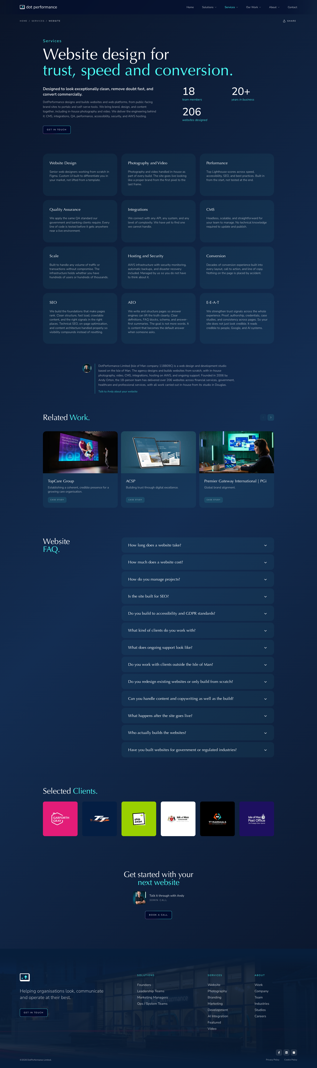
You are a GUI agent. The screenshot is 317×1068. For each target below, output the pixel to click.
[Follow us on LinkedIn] (286, 1052)
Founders (144, 985)
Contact (292, 7)
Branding (214, 997)
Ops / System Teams (152, 1003)
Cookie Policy (290, 1059)
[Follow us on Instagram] (294, 1052)
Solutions (207, 7)
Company (261, 991)
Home (190, 7)
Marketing (215, 1003)
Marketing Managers (152, 997)
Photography (217, 991)
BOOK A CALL (158, 914)
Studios (260, 1010)
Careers (260, 1016)
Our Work (252, 7)
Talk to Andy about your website (118, 391)
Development (218, 1010)
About (273, 7)
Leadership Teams (150, 991)
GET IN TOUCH (57, 129)
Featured (214, 1022)
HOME (23, 21)
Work (259, 985)
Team (259, 997)
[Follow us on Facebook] (279, 1052)
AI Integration (218, 1016)
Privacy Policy (272, 1059)
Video (212, 1028)
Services (230, 7)
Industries (262, 1003)
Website (214, 985)
